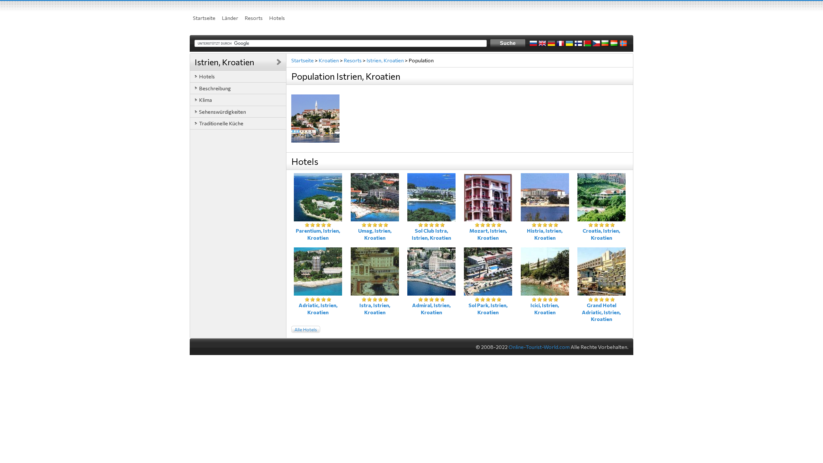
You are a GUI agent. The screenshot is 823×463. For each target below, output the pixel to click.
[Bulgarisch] (605, 43)
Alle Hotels (305, 329)
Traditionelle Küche (221, 123)
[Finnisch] (578, 43)
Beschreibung (215, 88)
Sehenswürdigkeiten (222, 112)
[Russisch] (533, 43)
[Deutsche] (551, 43)
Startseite (204, 18)
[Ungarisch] (614, 43)
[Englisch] (542, 43)
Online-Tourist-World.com (539, 347)
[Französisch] (560, 43)
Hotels (277, 18)
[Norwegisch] (623, 43)
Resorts (254, 18)
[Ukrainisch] (569, 43)
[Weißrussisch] (587, 43)
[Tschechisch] (596, 43)
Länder (230, 18)
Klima (205, 100)
